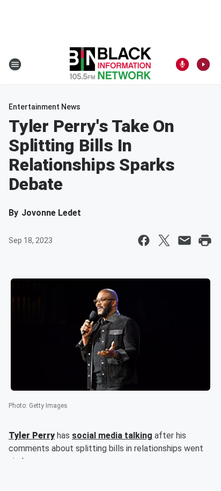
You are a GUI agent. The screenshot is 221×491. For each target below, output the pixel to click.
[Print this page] (204, 240)
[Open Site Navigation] (15, 64)
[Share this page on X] (164, 240)
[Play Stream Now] (203, 64)
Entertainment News (44, 106)
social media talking (112, 435)
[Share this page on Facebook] (143, 240)
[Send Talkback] (182, 64)
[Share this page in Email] (184, 240)
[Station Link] (110, 64)
